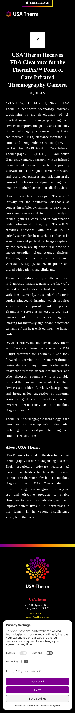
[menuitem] (37, 3)
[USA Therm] (31, 14)
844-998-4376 (37, 613)
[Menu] (64, 14)
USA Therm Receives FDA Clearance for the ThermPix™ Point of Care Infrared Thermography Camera (37, 70)
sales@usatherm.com (37, 616)
